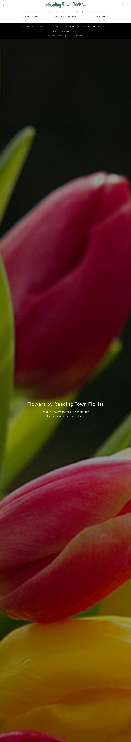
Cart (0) (125, 5)
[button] (69, 11)
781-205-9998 (103, 20)
